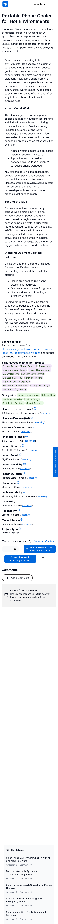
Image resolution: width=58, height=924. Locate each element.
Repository (38, 4)
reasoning (46, 413)
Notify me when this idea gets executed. (41, 549)
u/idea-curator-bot (43, 541)
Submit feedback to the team (55, 462)
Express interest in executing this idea (20, 559)
